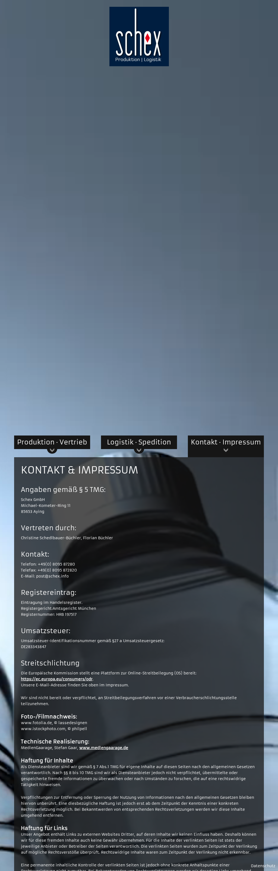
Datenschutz (263, 865)
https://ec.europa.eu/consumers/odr (57, 679)
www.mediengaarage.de (103, 747)
